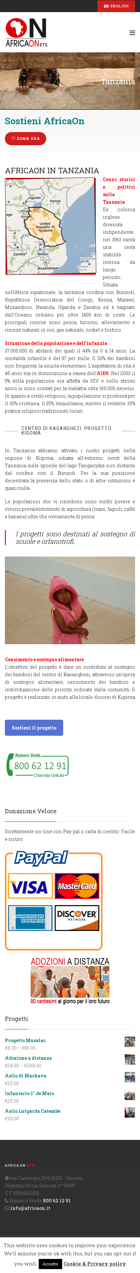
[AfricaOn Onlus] (63, 32)
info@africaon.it (30, 1208)
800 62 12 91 (57, 1200)
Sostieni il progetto (34, 728)
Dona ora (28, 138)
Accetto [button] (50, 1264)
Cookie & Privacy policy (94, 1263)
